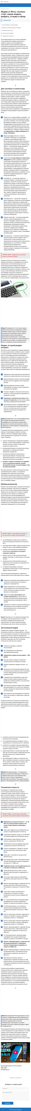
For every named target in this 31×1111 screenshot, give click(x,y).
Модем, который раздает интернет (11, 27)
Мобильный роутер (7, 30)
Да (2, 1067)
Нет (5, 1067)
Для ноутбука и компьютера (9, 25)
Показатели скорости (7, 36)
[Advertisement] (15, 311)
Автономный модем (7, 33)
